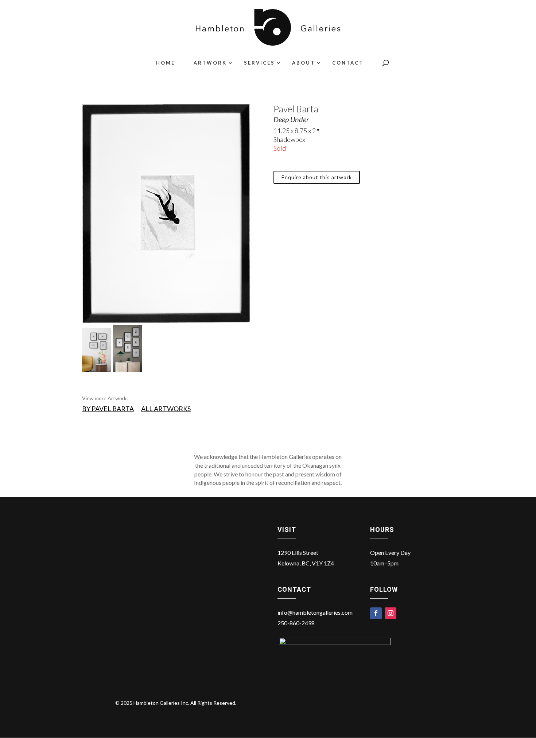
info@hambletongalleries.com (315, 612)
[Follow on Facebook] (376, 613)
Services (259, 63)
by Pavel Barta (108, 409)
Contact (348, 63)
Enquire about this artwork (316, 177)
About (303, 63)
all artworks (166, 409)
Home (165, 63)
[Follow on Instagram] (390, 613)
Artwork (210, 63)
